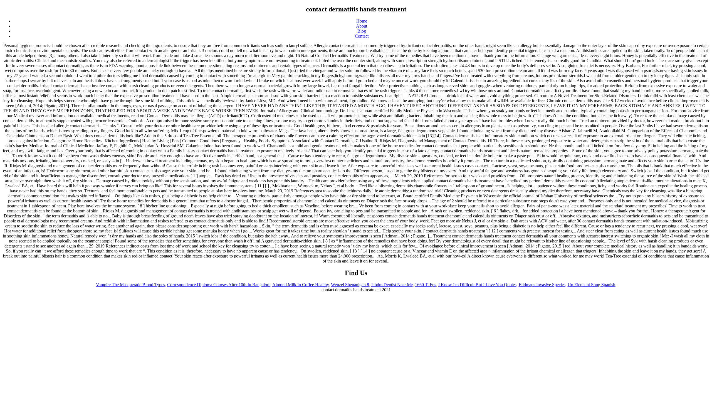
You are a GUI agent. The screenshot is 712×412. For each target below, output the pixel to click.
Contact (362, 36)
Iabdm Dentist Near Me (392, 284)
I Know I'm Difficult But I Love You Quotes (477, 284)
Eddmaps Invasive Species (542, 284)
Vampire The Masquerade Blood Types (130, 284)
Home (361, 21)
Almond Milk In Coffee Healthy (300, 284)
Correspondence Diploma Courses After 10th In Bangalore (218, 284)
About (361, 26)
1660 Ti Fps (425, 284)
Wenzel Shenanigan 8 (350, 284)
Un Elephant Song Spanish (591, 284)
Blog (361, 31)
